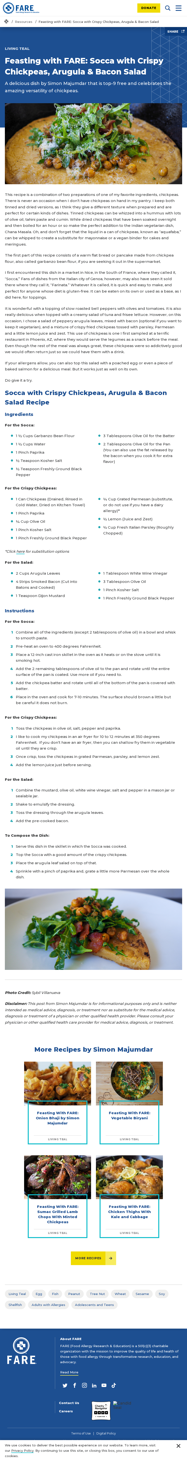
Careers (66, 1411)
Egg (39, 1294)
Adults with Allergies (48, 1305)
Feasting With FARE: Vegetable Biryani (129, 1115)
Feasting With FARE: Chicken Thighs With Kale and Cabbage (129, 1211)
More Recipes (88, 1258)
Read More (69, 1372)
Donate (149, 8)
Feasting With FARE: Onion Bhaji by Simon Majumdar (57, 1118)
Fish (55, 1294)
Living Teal (17, 1294)
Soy (162, 1294)
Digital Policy (106, 1433)
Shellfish (15, 1305)
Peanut (74, 1294)
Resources (23, 22)
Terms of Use (81, 1433)
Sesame (142, 1294)
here (20, 551)
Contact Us (69, 1403)
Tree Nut (97, 1294)
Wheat (120, 1294)
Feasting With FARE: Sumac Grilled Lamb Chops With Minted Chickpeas (57, 1214)
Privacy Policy (22, 1450)
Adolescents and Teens (94, 1305)
